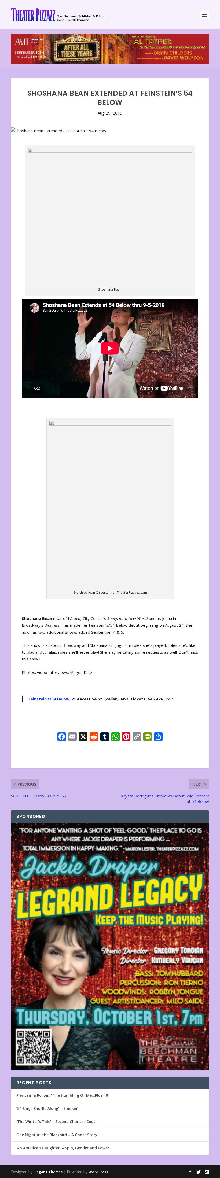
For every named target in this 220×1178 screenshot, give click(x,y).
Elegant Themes (48, 1171)
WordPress (98, 1171)
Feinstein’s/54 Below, (49, 698)
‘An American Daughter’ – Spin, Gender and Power (62, 1147)
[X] (83, 737)
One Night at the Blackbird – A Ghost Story (56, 1134)
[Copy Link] (136, 737)
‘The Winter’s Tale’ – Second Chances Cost (55, 1121)
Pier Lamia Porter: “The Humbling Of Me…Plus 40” (62, 1095)
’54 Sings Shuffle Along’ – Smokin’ (47, 1108)
